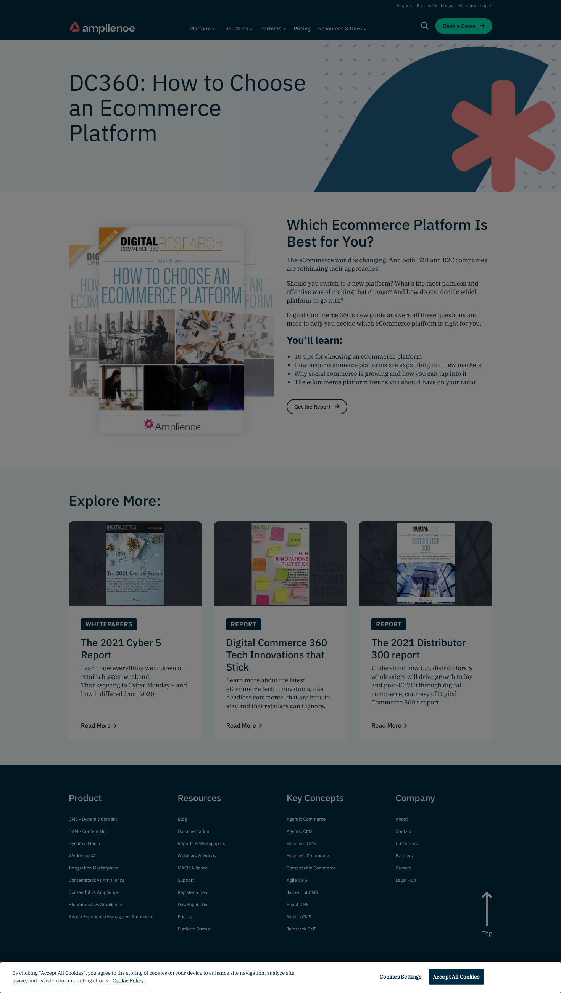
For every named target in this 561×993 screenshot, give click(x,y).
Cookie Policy (128, 980)
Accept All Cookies (456, 977)
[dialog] (280, 977)
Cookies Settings (401, 977)
